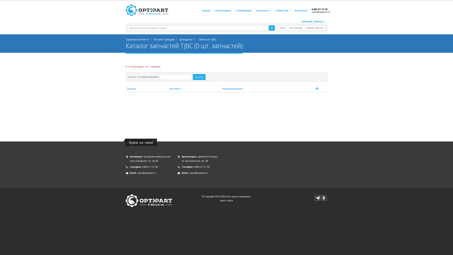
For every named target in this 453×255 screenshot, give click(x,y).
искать (199, 77)
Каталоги (263, 10)
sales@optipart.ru (321, 11)
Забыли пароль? (315, 27)
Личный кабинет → (314, 21)
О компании (244, 10)
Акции (206, 10)
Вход (282, 27)
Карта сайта (226, 200)
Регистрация (295, 27)
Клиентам (282, 10)
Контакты (301, 10)
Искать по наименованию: (143, 76)
